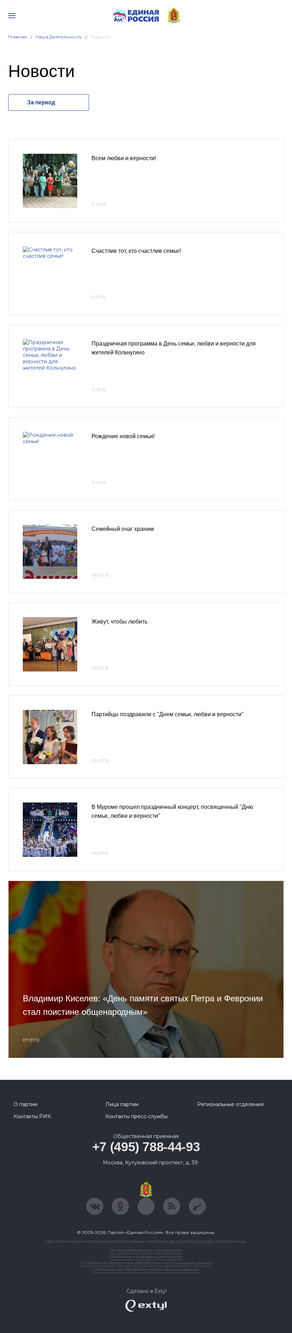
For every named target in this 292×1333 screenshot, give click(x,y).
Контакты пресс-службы (136, 1116)
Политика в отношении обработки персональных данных (146, 1263)
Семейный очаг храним (123, 529)
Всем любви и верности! (124, 158)
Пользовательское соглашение (146, 1250)
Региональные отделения (230, 1104)
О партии (25, 1104)
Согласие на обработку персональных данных (146, 1269)
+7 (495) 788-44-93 (146, 1146)
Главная (17, 36)
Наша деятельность (59, 36)
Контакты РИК (32, 1116)
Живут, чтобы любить (119, 622)
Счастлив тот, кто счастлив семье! (136, 251)
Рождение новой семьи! (123, 436)
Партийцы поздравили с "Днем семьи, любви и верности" (168, 714)
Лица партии (122, 1104)
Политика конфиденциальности (146, 1256)
